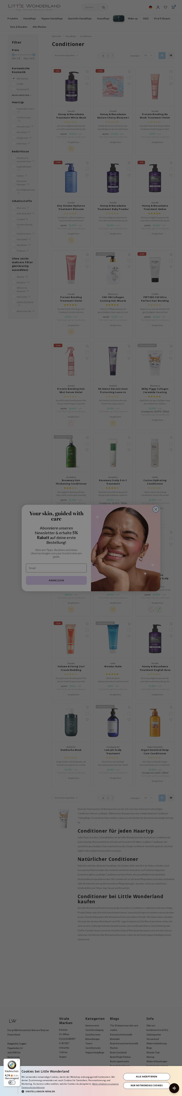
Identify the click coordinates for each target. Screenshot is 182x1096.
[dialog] (91, 1081)
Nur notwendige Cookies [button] (147, 1085)
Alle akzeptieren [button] (146, 1076)
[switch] (11, 1082)
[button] (70, 1091)
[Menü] (18, 1061)
